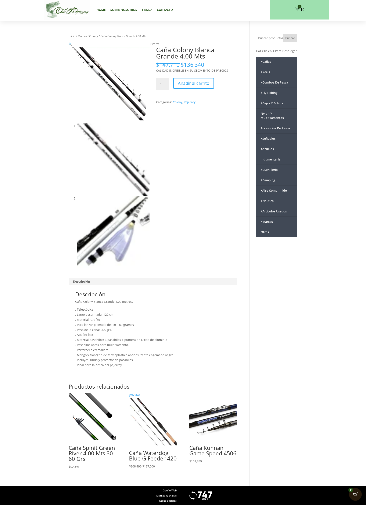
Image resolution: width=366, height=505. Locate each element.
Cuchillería (269, 170)
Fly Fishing (269, 93)
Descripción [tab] (81, 281)
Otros (265, 232)
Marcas (82, 36)
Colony (93, 36)
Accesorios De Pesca (275, 128)
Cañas (266, 62)
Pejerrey (189, 102)
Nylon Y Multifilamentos (272, 116)
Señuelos (268, 139)
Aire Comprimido (274, 190)
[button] (70, 44)
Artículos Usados (274, 211)
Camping (268, 180)
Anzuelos (267, 149)
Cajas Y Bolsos (272, 103)
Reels (265, 72)
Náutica (267, 201)
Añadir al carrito (193, 83)
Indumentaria (270, 159)
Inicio (72, 36)
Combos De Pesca (274, 82)
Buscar (290, 38)
